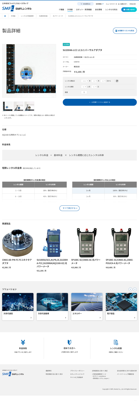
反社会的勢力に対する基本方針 (127, 370)
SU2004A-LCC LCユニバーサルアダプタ (80, 16)
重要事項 (48, 370)
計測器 (13, 16)
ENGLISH (133, 4)
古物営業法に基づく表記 (100, 370)
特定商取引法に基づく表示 (54, 374)
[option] (29, 71)
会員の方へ (123, 4)
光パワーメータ (58, 16)
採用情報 (99, 4)
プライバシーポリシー (77, 370)
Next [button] (134, 289)
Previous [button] (130, 289)
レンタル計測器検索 (27, 16)
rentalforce (86, 4)
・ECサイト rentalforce (99, 376)
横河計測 (76, 66)
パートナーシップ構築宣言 (125, 374)
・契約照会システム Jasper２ (101, 378)
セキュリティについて (77, 374)
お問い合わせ (130, 9)
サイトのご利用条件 (76, 377)
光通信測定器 (43, 16)
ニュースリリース (111, 4)
